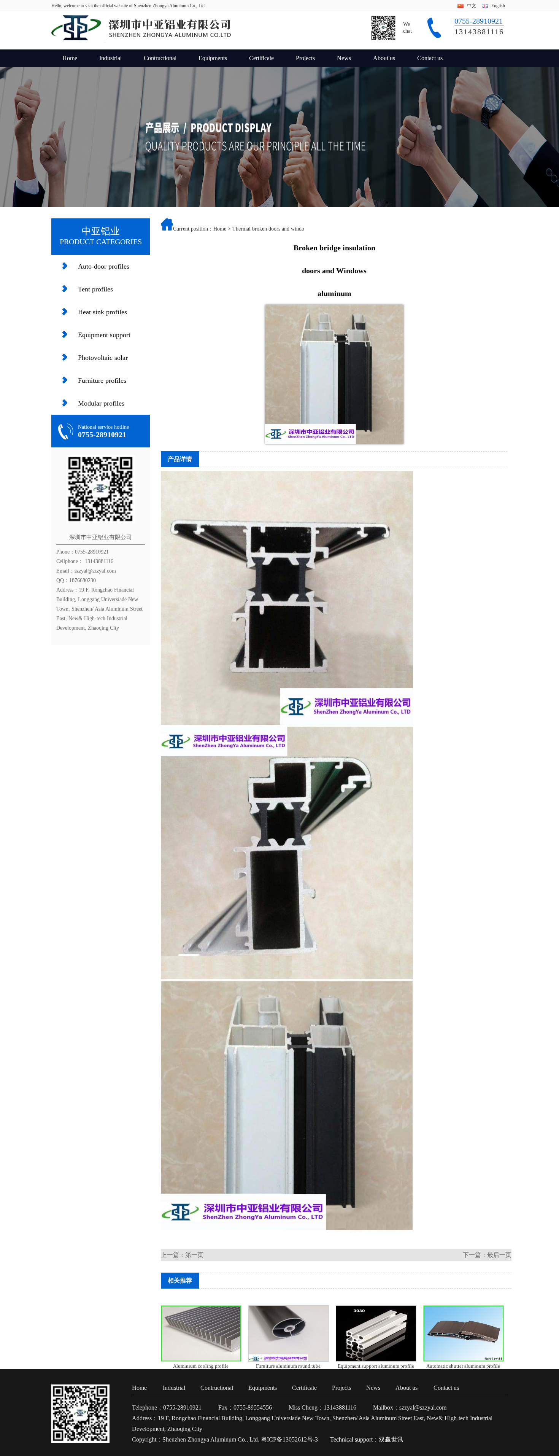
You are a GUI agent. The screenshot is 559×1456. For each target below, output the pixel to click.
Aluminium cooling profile (201, 1366)
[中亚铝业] (141, 39)
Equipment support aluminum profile (376, 1366)
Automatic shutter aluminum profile (463, 1366)
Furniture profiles (102, 380)
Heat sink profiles (102, 312)
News (344, 58)
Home (69, 58)
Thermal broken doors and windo (268, 229)
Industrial (110, 58)
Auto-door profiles (103, 266)
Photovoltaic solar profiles (103, 361)
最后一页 (499, 1255)
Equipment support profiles (104, 338)
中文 (471, 6)
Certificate (261, 58)
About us (384, 58)
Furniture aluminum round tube (288, 1366)
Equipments (213, 58)
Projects (305, 58)
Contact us (430, 58)
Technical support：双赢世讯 (366, 1439)
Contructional (160, 58)
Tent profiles (95, 289)
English (498, 6)
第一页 (194, 1255)
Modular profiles (101, 403)
